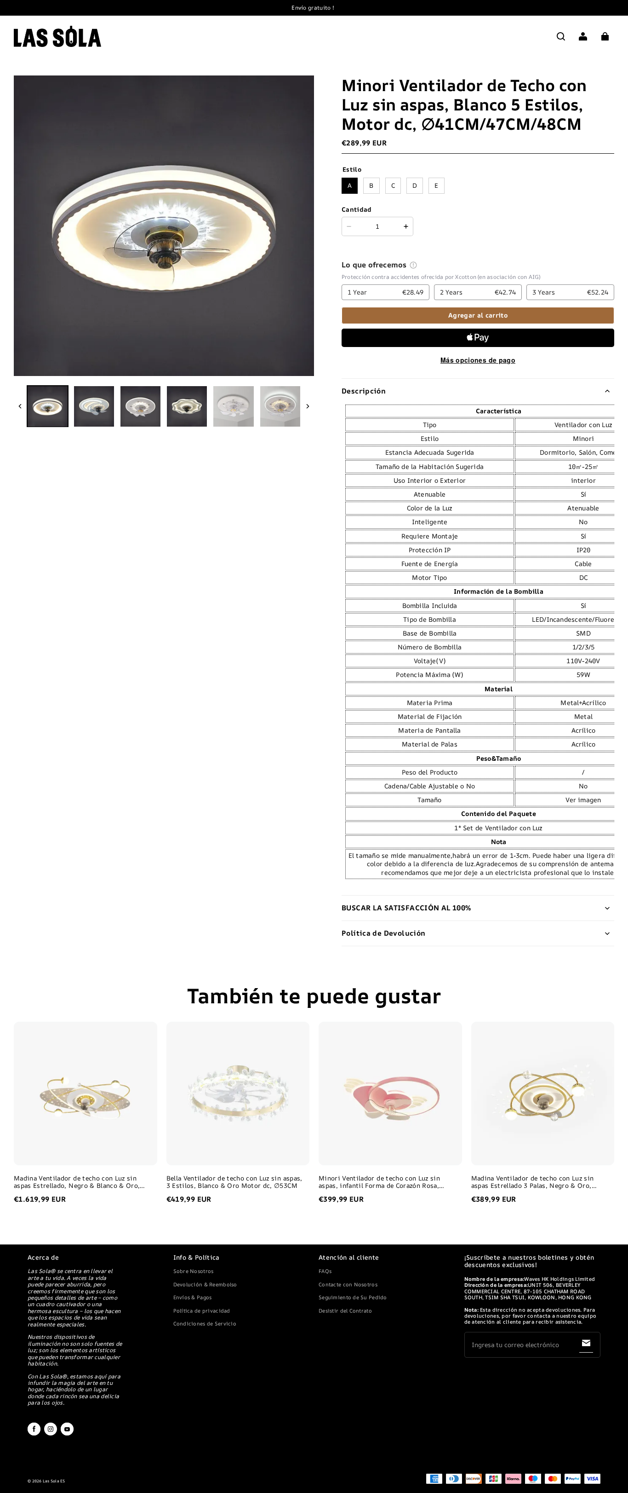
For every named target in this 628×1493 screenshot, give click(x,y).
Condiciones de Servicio (204, 1323)
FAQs (325, 1270)
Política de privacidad (201, 1310)
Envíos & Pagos (192, 1297)
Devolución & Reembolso (205, 1284)
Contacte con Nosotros (348, 1284)
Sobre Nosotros (193, 1270)
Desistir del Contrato (345, 1310)
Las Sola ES (54, 1481)
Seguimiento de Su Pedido (353, 1297)
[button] (561, 36)
